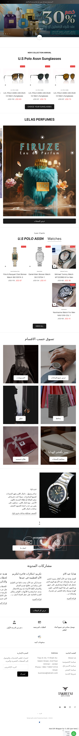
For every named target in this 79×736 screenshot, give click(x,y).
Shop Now (68, 37)
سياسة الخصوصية (69, 668)
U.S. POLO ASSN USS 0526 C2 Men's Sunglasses (39, 100)
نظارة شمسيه (21, 465)
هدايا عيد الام (69, 579)
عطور (21, 424)
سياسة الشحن (70, 676)
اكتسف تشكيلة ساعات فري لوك (24, 519)
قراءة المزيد (71, 604)
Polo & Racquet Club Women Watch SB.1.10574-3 (15, 281)
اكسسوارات (20, 384)
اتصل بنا (23, 554)
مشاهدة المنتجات (58, 465)
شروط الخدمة (70, 680)
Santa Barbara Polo (15, 277)
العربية (40, 719)
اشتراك (22, 680)
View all (39, 332)
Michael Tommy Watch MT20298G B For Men (64, 281)
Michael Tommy (64, 277)
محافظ (58, 424)
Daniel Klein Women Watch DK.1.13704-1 (39, 281)
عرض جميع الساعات (58, 384)
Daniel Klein (39, 277)
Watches (54, 245)
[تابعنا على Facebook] (75, 713)
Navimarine (64, 315)
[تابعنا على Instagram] (70, 713)
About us (72, 664)
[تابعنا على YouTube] (65, 713)
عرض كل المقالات (39, 617)
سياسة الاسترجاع (69, 672)
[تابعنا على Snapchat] (60, 713)
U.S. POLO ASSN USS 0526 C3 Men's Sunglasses (65, 100)
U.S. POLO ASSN (64, 96)
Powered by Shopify (42, 724)
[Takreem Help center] (73, 733)
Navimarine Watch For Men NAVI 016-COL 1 (64, 319)
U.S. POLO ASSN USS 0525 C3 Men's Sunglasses (14, 100)
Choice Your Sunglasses (39, 113)
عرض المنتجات (39, 227)
